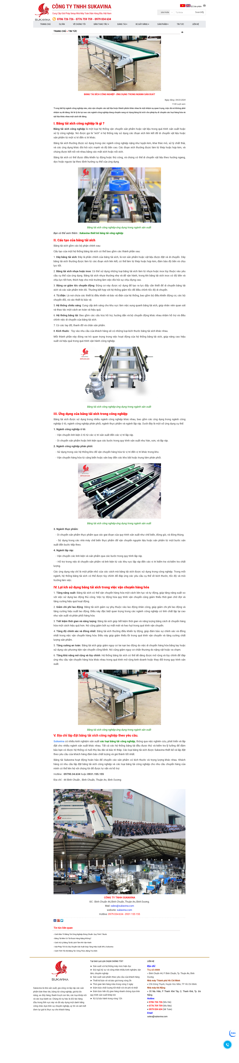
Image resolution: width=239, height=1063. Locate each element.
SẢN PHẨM (162, 24)
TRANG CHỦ (45, 24)
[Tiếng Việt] (182, 6)
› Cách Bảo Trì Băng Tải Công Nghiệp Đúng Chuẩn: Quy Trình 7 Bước (80, 934)
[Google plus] (58, 921)
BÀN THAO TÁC (101, 24)
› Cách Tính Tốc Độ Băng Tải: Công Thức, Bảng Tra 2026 (75, 951)
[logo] (76, 12)
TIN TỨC (180, 24)
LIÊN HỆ (195, 24)
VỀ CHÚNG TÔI (79, 24)
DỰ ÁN (62, 24)
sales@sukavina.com (157, 1016)
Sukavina (59, 741)
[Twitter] (61, 921)
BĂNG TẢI (121, 24)
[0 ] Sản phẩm (196, 6)
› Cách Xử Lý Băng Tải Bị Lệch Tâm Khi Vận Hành (72, 943)
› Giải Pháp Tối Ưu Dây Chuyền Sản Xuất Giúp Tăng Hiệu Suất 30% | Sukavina (83, 947)
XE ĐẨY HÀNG (142, 24)
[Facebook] (55, 921)
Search (198, 12)
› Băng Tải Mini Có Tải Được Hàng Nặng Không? (72, 938)
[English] (188, 6)
